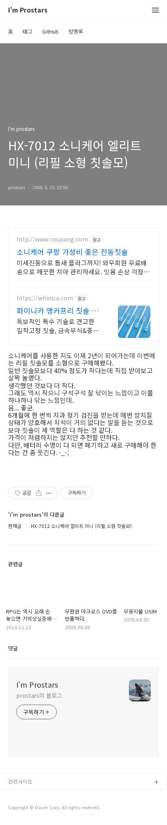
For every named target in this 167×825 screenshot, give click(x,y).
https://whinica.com (45, 298)
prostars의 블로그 (39, 695)
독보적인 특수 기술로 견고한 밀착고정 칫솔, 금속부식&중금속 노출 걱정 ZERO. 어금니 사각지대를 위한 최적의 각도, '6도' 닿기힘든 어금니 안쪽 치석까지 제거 (58, 325)
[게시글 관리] (49, 493)
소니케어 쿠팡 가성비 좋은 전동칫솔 (72, 251)
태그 (27, 31)
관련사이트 (20, 781)
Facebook (20, 795)
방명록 (76, 31)
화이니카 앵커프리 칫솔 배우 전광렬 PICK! (57, 310)
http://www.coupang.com (52, 239)
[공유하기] (39, 493)
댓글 (13, 648)
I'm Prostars (27, 10)
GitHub (50, 31)
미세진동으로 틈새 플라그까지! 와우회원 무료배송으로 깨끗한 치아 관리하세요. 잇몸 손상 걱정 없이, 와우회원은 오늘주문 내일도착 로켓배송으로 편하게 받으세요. (82, 267)
